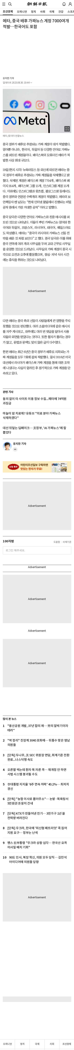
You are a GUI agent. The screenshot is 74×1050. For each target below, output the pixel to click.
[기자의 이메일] (15, 450)
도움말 (57, 542)
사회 (52, 1044)
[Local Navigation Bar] (4, 4)
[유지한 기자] (7, 446)
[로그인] (70, 4)
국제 (37, 1044)
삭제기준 (67, 542)
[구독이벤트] (37, 466)
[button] (4, 4)
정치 (22, 1044)
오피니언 (7, 1044)
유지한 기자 (8, 78)
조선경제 (66, 1044)
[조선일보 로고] (37, 4)
